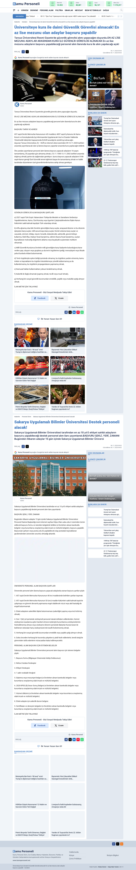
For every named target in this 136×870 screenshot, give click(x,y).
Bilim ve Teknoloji (93, 10)
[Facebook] (113, 844)
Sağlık (106, 10)
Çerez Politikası (75, 859)
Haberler (17, 22)
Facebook (41, 298)
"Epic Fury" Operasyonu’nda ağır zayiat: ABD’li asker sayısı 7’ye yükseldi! (55, 16)
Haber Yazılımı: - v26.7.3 (106, 867)
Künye (71, 855)
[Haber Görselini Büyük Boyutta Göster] (49, 80)
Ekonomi (34, 10)
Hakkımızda (74, 852)
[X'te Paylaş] (27, 51)
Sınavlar (69, 10)
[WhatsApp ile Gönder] (82, 312)
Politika (59, 10)
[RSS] (121, 844)
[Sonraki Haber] (121, 16)
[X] (117, 844)
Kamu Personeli (26, 105)
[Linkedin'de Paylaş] (74, 312)
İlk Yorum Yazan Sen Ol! (51, 319)
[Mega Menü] (14, 10)
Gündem (24, 10)
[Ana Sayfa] (18, 10)
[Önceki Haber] (118, 16)
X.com (61, 298)
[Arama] (121, 10)
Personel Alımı (46, 10)
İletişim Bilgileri (113, 855)
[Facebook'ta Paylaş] (23, 51)
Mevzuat (79, 10)
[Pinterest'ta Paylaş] (78, 312)
